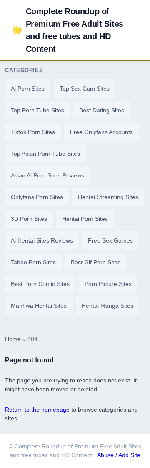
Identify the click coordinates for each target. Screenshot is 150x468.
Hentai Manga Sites (107, 305)
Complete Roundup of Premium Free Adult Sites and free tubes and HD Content (67, 30)
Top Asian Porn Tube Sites (45, 153)
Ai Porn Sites (28, 88)
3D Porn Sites (29, 218)
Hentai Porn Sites (85, 218)
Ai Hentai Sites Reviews (42, 240)
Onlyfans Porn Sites (37, 197)
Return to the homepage (37, 409)
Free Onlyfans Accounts (101, 132)
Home (13, 339)
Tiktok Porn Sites (33, 132)
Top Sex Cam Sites (85, 88)
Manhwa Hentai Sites (39, 305)
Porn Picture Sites (108, 284)
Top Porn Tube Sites (37, 110)
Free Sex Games (110, 240)
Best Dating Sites (101, 110)
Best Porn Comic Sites (40, 284)
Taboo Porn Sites (33, 262)
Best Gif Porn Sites (95, 262)
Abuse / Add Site (118, 455)
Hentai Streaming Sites (108, 197)
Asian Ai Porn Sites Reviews (47, 175)
